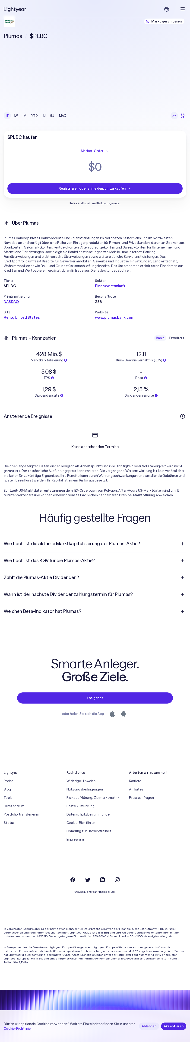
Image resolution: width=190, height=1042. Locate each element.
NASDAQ (11, 301)
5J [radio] (52, 116)
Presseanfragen (141, 798)
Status (9, 823)
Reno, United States (22, 317)
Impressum (75, 839)
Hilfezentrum (14, 806)
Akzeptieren (174, 1026)
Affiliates (136, 789)
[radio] (174, 115)
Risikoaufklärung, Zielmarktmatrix (92, 798)
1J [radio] (44, 116)
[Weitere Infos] (182, 416)
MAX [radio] (62, 116)
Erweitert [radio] (176, 338)
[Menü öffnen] (182, 9)
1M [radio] (24, 116)
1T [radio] (7, 116)
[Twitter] (87, 879)
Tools (8, 798)
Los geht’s (95, 698)
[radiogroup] (36, 115)
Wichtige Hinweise (81, 781)
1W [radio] (16, 116)
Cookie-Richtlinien (80, 823)
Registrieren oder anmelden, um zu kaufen (92, 188)
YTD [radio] (34, 116)
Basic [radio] (160, 338)
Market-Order (92, 151)
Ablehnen (149, 1026)
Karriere (135, 781)
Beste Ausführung (80, 806)
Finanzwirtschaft (110, 286)
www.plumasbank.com (114, 317)
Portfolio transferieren (21, 814)
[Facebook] (72, 879)
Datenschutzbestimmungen (88, 814)
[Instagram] (117, 879)
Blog (7, 789)
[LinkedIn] (102, 879)
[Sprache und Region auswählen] (166, 9)
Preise (8, 781)
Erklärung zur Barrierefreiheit (88, 831)
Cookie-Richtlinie (17, 1028)
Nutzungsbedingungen (84, 789)
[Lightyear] (15, 9)
